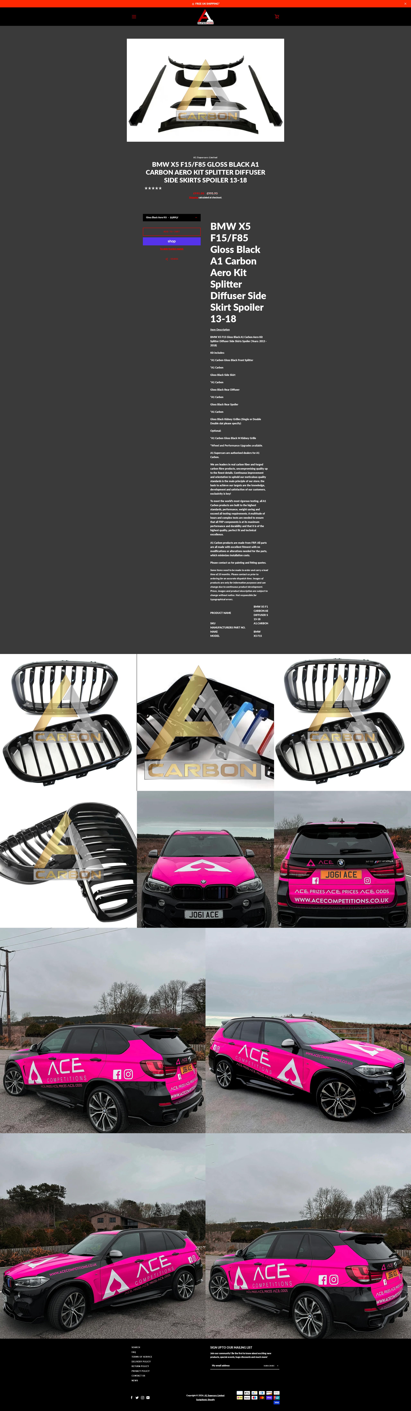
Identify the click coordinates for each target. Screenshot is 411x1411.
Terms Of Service (142, 1357)
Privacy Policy (141, 1371)
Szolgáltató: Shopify (205, 1399)
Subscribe (269, 1366)
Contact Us (138, 1376)
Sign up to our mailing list (231, 1347)
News (135, 1380)
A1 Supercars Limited (214, 1395)
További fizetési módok (172, 248)
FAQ (134, 1352)
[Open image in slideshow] (205, 90)
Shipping (193, 197)
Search (136, 1347)
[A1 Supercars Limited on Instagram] (142, 1397)
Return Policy (140, 1366)
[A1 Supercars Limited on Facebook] (131, 1397)
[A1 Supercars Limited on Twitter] (137, 1397)
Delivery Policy (141, 1361)
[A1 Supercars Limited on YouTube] (148, 1397)
